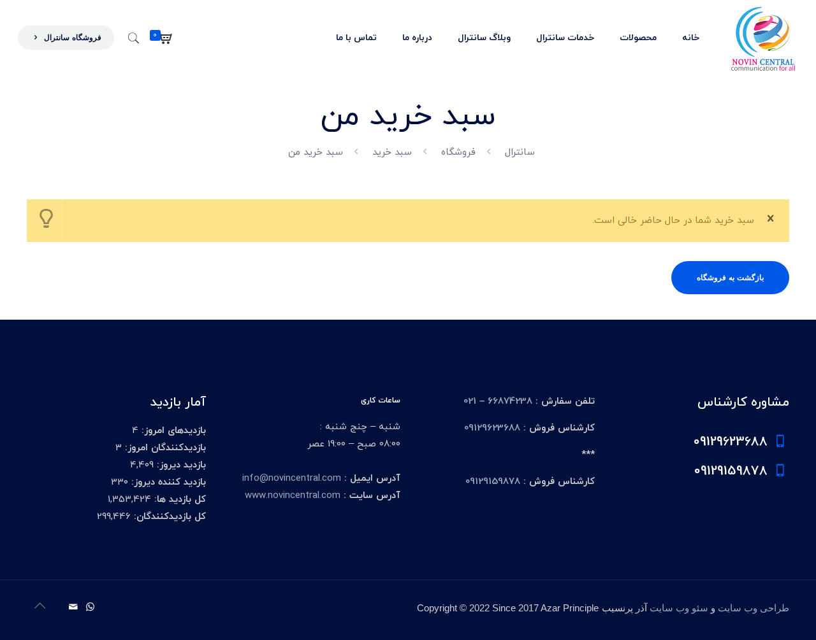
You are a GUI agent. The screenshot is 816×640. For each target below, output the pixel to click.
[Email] (73, 608)
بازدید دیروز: (180, 465)
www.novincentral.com (292, 495)
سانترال (520, 152)
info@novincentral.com (291, 478)
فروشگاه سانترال (71, 37)
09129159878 (492, 481)
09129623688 (492, 428)
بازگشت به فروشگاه (730, 277)
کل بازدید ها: (178, 499)
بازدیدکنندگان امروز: (164, 448)
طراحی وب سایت (753, 608)
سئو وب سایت (679, 608)
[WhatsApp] (90, 608)
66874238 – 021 (497, 401)
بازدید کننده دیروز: (167, 482)
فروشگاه (458, 152)
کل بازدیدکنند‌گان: (168, 516)
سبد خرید (392, 152)
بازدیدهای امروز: (172, 430)
